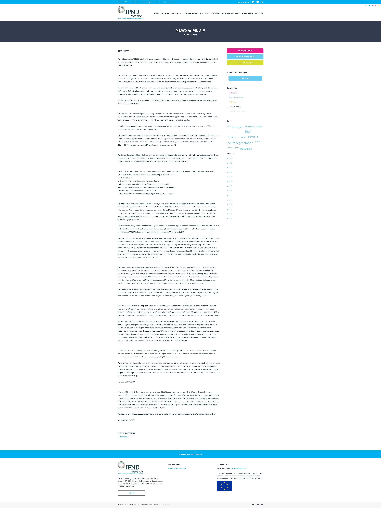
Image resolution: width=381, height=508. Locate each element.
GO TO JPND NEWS (245, 51)
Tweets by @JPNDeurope (176, 468)
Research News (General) (238, 111)
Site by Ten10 (166, 504)
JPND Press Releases (236, 97)
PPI (181, 13)
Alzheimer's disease (253, 126)
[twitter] (369, 6)
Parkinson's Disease (233, 147)
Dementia (253, 136)
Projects (174, 13)
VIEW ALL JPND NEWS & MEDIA (190, 454)
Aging (229, 126)
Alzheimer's (237, 127)
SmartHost (158, 504)
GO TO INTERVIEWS (245, 63)
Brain (248, 131)
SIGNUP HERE (245, 78)
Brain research (237, 137)
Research (246, 148)
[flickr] (372, 6)
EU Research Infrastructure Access (225, 13)
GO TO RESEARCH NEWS (245, 57)
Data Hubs (204, 13)
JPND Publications (235, 107)
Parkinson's (257, 141)
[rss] (379, 6)
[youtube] (376, 6)
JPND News (233, 93)
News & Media (247, 13)
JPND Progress (234, 102)
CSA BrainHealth (191, 13)
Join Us (257, 13)
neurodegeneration (240, 143)
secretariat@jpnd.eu (243, 2)
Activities (165, 13)
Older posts (123, 437)
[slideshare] (366, 6)
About (156, 13)
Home (186, 35)
